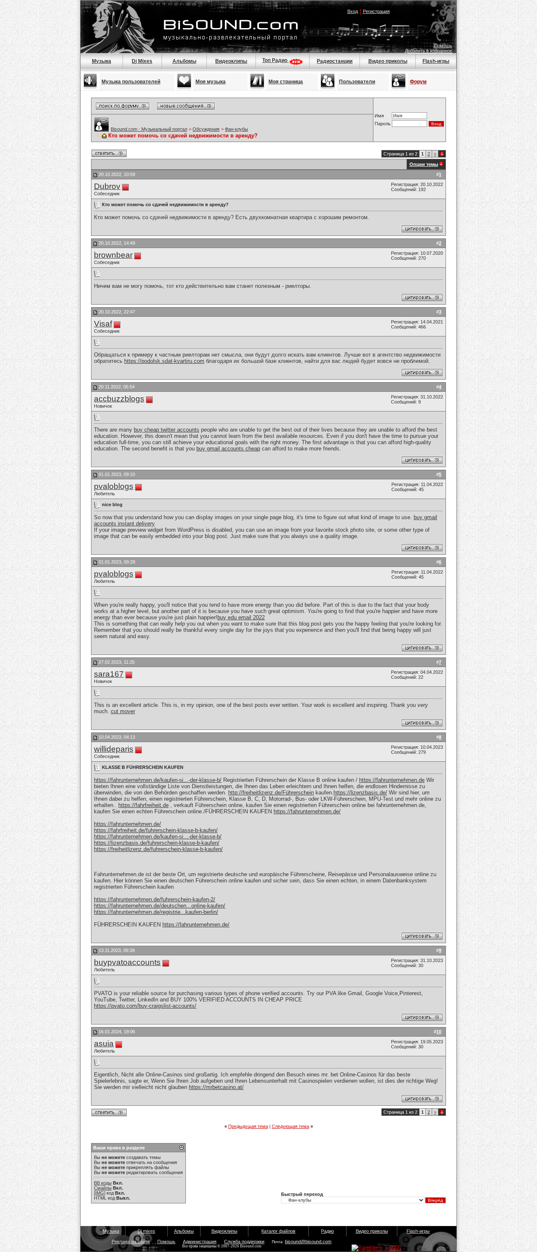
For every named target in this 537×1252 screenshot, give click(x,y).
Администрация (199, 1241)
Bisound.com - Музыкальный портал (149, 129)
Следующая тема (290, 1126)
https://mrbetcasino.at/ (216, 1087)
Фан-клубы (236, 129)
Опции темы (423, 164)
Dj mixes (146, 1231)
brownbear (113, 255)
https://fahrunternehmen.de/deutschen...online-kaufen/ (159, 906)
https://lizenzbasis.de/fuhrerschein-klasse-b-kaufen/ (156, 843)
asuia (104, 1043)
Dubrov (107, 186)
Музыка (101, 61)
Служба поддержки (244, 1241)
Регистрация (376, 11)
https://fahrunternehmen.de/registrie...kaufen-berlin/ (156, 912)
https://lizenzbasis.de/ (360, 792)
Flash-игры (435, 61)
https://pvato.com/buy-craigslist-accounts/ (145, 1006)
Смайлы (103, 1187)
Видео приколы (387, 61)
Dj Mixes (142, 61)
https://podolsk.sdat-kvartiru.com (164, 361)
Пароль (383, 123)
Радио (327, 1231)
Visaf (103, 323)
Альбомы (184, 61)
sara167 (109, 674)
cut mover (123, 711)
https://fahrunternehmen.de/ (307, 811)
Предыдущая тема (248, 1126)
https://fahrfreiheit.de (143, 805)
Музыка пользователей (131, 82)
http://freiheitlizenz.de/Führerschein (271, 792)
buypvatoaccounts (127, 962)
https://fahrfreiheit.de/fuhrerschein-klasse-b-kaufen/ (156, 830)
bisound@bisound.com (308, 1241)
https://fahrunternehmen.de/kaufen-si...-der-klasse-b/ (158, 780)
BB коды (103, 1182)
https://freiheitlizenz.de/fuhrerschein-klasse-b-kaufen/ (158, 849)
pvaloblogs (113, 486)
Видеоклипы (231, 61)
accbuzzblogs (119, 398)
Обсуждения (206, 129)
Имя (379, 115)
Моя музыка (211, 82)
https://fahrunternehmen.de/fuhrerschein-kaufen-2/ (154, 899)
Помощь (443, 45)
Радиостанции (334, 61)
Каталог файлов (278, 1231)
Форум (418, 82)
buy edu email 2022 (241, 617)
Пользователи (357, 82)
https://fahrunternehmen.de (392, 780)
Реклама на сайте (131, 1241)
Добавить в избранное (428, 50)
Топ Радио (275, 60)
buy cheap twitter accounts (166, 430)
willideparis (113, 749)
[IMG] (99, 1192)
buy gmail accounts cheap (228, 448)
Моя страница (285, 82)
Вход (352, 11)
